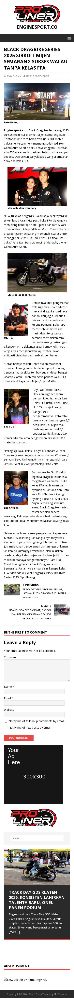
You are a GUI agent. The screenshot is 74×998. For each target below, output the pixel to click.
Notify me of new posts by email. (30, 727)
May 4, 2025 (14, 76)
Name (8, 687)
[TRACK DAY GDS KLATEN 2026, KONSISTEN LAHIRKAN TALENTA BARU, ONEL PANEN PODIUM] (37, 867)
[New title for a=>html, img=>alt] (33, 802)
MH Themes (60, 994)
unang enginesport (37, 76)
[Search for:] (37, 838)
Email (8, 698)
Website (9, 709)
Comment (10, 657)
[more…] (14, 932)
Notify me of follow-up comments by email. (37, 721)
